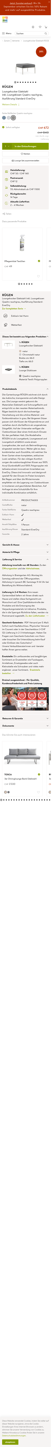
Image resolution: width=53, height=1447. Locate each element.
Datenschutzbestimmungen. (14, 1435)
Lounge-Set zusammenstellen (26, 159)
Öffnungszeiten (9, 566)
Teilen (8, 212)
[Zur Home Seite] (5, 19)
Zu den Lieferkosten (35, 614)
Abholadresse (32, 566)
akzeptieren (10, 1442)
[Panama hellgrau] (8, 116)
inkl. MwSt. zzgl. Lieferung (42, 136)
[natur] (5, 791)
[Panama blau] (4, 116)
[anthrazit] (8, 791)
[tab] (25, 335)
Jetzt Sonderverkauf (21, 3)
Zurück (7, 40)
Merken (26, 152)
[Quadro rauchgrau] (13, 116)
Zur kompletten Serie (12, 307)
